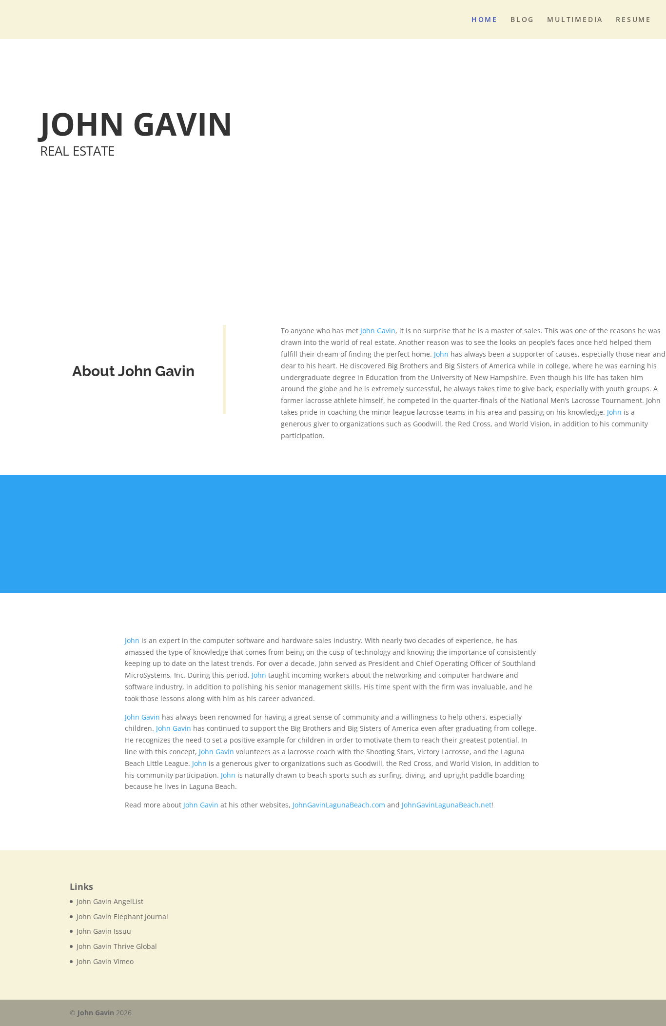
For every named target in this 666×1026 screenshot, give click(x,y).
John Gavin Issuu (104, 931)
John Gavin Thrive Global (117, 946)
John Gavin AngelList (110, 901)
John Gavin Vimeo (105, 961)
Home (484, 20)
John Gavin (377, 330)
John (441, 354)
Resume (633, 20)
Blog (522, 20)
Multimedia (575, 20)
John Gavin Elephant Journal (122, 916)
